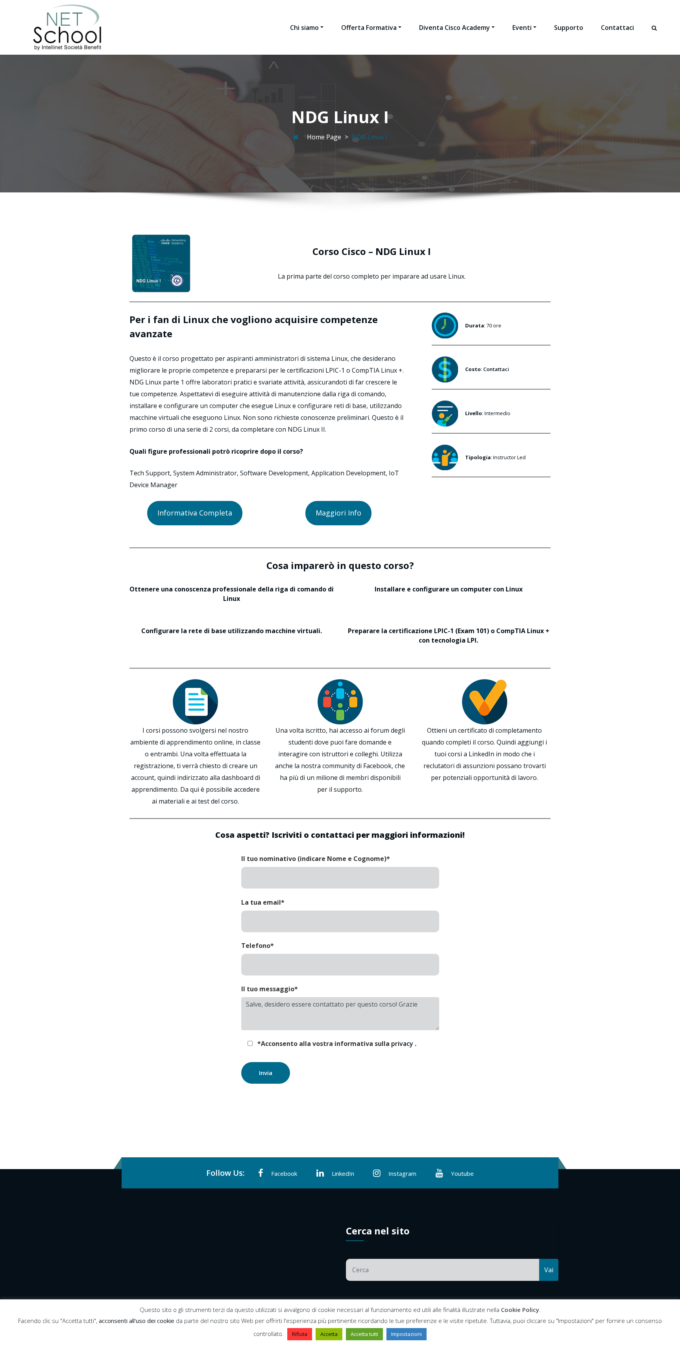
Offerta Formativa (369, 27)
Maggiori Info (338, 512)
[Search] (655, 35)
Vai (548, 1270)
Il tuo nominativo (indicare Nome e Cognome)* (315, 858)
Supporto (568, 27)
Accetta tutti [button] (364, 1334)
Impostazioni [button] (406, 1334)
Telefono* (257, 945)
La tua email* (263, 902)
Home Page (324, 137)
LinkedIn (343, 1173)
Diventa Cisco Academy (454, 27)
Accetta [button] (329, 1334)
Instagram (402, 1173)
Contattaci (617, 27)
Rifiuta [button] (299, 1334)
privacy (403, 1043)
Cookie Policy (520, 1310)
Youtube (462, 1173)
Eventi (522, 27)
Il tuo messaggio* (269, 989)
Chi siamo (304, 27)
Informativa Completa (194, 512)
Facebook (284, 1173)
